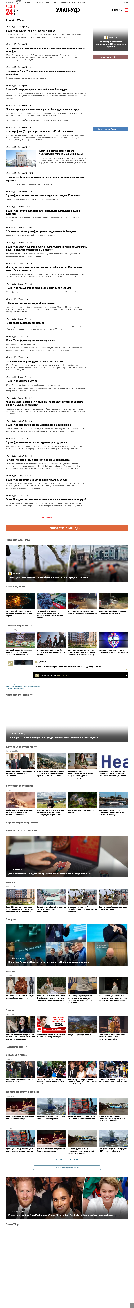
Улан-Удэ (11, 26)
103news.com (10, 1096)
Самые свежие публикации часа (67, 1167)
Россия (10, 882)
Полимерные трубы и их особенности (16, 684)
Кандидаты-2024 (68, 2)
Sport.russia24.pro (12, 630)
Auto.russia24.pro (12, 591)
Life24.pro (9, 975)
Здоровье (39, 2)
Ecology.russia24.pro (13, 790)
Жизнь (10, 971)
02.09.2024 (116, 10)
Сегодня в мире (16, 1054)
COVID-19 (19, 2)
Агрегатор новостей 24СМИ (67, 1159)
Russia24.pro (10, 887)
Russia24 (9, 2)
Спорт (48, 2)
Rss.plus (81, 2)
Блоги (10, 1010)
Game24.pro (13, 1224)
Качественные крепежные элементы (15, 688)
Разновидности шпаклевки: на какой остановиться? (20, 681)
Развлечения (14, 1046)
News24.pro (10, 1014)
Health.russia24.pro (13, 751)
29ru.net (9, 1128)
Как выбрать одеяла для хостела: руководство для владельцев (23, 686)
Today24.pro (10, 1059)
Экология (28, 2)
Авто (56, 2)
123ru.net (124, 2)
